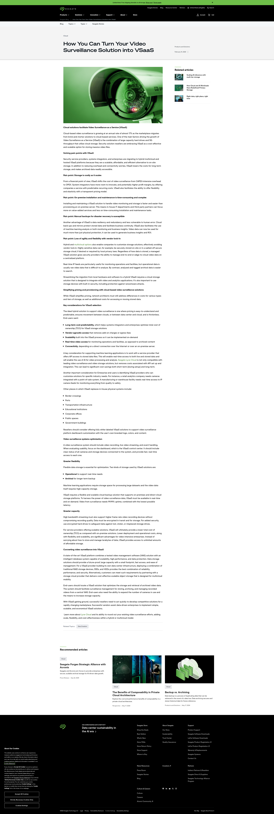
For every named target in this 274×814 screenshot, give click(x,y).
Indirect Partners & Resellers (198, 770)
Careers (140, 797)
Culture (140, 793)
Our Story (166, 730)
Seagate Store (142, 725)
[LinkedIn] (166, 795)
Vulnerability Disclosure (97, 811)
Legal (81, 811)
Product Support (194, 730)
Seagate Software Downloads (199, 734)
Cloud (63, 659)
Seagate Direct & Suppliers (198, 774)
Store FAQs (141, 742)
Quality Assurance (169, 742)
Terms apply (157, 2)
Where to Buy (142, 754)
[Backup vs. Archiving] (189, 669)
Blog (161, 8)
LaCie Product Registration (198, 746)
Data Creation (82, 626)
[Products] (68, 15)
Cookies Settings (110, 811)
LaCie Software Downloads (198, 738)
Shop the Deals (143, 730)
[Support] (113, 15)
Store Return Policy (144, 746)
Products (63, 15)
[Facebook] (163, 795)
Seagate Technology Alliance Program (199, 780)
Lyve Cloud (86, 614)
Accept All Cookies (22, 794)
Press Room (141, 770)
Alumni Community (144, 801)
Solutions (78, 15)
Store (135, 15)
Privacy (87, 811)
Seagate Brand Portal (207, 811)
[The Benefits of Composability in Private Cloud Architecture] (137, 669)
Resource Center (171, 8)
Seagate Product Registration (199, 742)
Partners (182, 8)
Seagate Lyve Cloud (127, 360)
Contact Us (192, 758)
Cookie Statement (9, 763)
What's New (141, 738)
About (122, 15)
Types (83, 24)
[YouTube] (169, 795)
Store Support (142, 750)
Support (109, 15)
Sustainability (167, 734)
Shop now (149, 2)
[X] (173, 795)
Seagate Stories (152, 8)
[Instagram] (176, 795)
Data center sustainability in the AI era (99, 729)
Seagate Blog (64, 20)
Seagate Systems (194, 754)
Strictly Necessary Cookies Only (21, 800)
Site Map (196, 811)
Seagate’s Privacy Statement (22, 778)
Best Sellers (141, 734)
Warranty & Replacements (197, 750)
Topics (70, 24)
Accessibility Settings (123, 811)
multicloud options (83, 244)
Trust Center (167, 738)
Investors (166, 766)
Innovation (94, 15)
